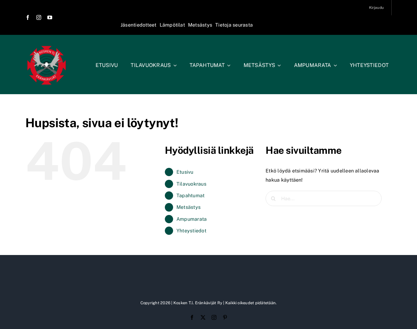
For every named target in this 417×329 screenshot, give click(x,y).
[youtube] (49, 17)
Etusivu (185, 172)
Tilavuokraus (191, 184)
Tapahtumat (190, 195)
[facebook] (27, 17)
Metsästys (188, 207)
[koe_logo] (46, 46)
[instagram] (38, 17)
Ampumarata (191, 219)
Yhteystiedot (191, 231)
